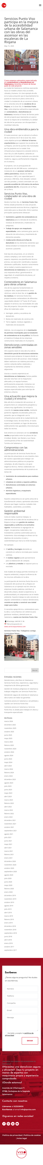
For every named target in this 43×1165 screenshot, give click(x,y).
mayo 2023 (8, 793)
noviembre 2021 (10, 824)
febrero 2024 (9, 772)
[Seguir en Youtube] (17, 1124)
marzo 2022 (8, 810)
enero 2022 (8, 817)
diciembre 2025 (10, 725)
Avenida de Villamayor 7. (13, 1088)
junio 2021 (8, 841)
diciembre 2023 (10, 779)
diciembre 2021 (10, 820)
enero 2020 (8, 892)
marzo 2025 (8, 742)
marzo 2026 (8, 721)
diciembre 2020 (10, 861)
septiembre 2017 (10, 950)
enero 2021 (8, 858)
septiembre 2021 (10, 831)
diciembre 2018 (10, 926)
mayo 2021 (8, 844)
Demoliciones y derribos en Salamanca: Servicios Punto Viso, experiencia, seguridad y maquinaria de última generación (21, 683)
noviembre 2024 (10, 749)
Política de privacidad (12, 1135)
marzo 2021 (8, 851)
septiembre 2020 (10, 871)
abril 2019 (8, 912)
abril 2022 (8, 807)
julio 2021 (7, 837)
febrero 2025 (9, 745)
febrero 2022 (9, 813)
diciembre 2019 (10, 895)
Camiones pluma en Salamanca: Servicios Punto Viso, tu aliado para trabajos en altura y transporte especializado (21, 709)
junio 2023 (8, 790)
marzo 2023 (8, 800)
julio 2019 (7, 909)
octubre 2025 (9, 732)
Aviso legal (22, 1138)
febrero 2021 (9, 854)
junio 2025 (8, 735)
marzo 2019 (8, 916)
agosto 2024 (8, 755)
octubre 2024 (9, 752)
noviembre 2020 (10, 865)
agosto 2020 (8, 875)
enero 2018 (8, 943)
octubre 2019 (9, 902)
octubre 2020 (9, 868)
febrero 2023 (9, 803)
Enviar (30, 1041)
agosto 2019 (8, 906)
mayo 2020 (8, 885)
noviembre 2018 (10, 930)
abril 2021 (8, 848)
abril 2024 (8, 766)
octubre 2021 (9, 827)
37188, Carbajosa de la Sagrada (16, 1091)
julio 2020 (7, 878)
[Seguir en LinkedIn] (13, 1124)
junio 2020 (8, 882)
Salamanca (7, 1094)
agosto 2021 (8, 834)
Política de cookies (32, 1135)
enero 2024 (8, 776)
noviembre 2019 (10, 899)
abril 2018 (8, 940)
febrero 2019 (9, 919)
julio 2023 (7, 786)
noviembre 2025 (10, 728)
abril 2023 (8, 796)
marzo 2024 (8, 769)
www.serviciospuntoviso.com (15, 626)
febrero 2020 (9, 889)
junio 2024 (8, 759)
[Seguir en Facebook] (4, 1124)
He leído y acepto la (19, 1034)
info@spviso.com (28, 1109)
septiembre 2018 (10, 933)
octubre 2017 (9, 947)
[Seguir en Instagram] (8, 1124)
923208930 (18, 1106)
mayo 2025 (8, 738)
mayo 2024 (8, 762)
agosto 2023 (8, 783)
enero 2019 (8, 923)
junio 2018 (8, 936)
